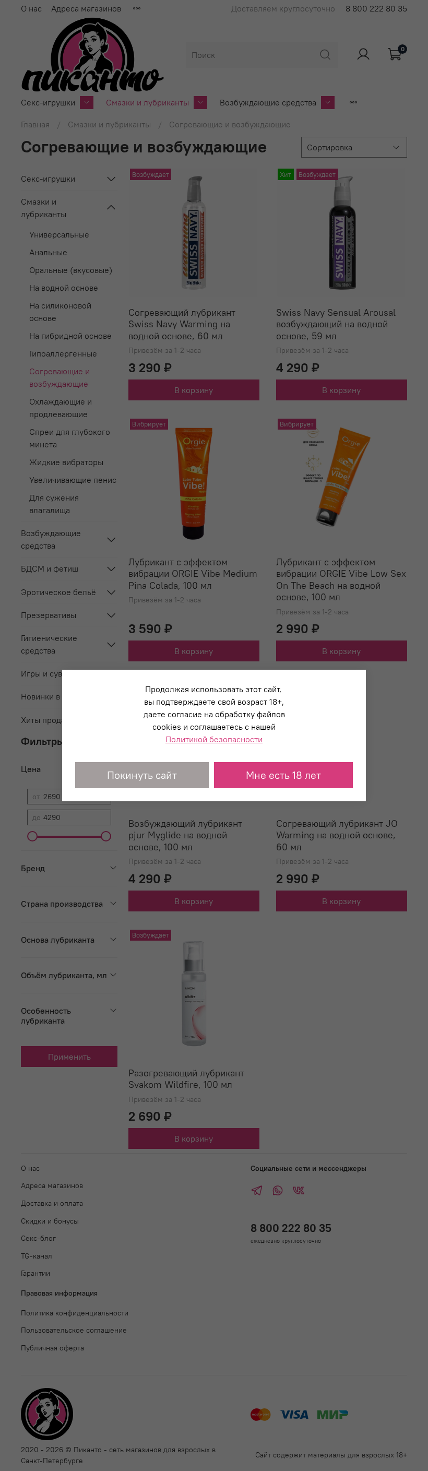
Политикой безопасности (214, 739)
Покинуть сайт (142, 774)
